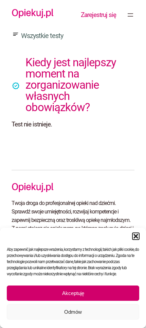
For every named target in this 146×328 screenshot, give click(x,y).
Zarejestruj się (98, 15)
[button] (135, 236)
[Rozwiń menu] (130, 15)
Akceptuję (73, 293)
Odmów (73, 312)
